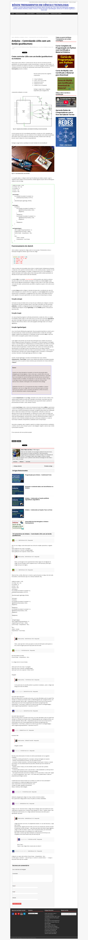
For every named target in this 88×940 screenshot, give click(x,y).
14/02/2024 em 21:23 (32, 851)
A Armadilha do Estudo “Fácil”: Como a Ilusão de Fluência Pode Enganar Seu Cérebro (52, 918)
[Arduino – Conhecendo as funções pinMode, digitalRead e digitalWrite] (18, 505)
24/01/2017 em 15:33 (28, 691)
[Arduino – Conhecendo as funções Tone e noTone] (18, 517)
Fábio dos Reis (33, 47)
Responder (30, 540)
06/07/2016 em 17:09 (29, 638)
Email (13, 891)
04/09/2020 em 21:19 (29, 818)
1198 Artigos (36, 449)
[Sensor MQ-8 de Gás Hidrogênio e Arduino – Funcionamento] (18, 528)
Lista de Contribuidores (63, 2)
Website (22, 461)
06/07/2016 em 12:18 (23, 570)
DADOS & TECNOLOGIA (20, 13)
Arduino (46, 47)
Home (12, 13)
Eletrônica (17, 37)
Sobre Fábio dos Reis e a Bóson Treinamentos (38, 2)
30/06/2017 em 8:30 (29, 740)
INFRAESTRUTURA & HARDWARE (42, 13)
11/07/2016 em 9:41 (25, 650)
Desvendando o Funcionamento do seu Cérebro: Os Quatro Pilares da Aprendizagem (52, 922)
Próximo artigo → (49, 466)
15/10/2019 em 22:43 (26, 792)
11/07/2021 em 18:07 (32, 839)
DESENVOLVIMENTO (30, 13)
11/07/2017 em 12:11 (24, 750)
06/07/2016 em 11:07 (29, 556)
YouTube (28, 461)
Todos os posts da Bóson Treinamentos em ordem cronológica (63, 39)
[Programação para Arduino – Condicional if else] (18, 482)
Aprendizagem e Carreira (56, 13)
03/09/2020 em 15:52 (24, 803)
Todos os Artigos (72, 2)
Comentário (15, 873)
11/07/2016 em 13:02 (29, 679)
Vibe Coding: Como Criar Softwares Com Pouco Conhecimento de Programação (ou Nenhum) (52, 929)
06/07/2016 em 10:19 (23, 540)
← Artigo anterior (17, 466)
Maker (19, 441)
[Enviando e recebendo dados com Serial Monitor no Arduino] (18, 493)
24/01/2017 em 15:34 (28, 711)
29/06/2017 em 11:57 (24, 730)
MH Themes (33, 937)
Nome (13, 886)
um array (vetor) (29, 279)
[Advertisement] (44, 25)
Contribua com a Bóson (53, 2)
